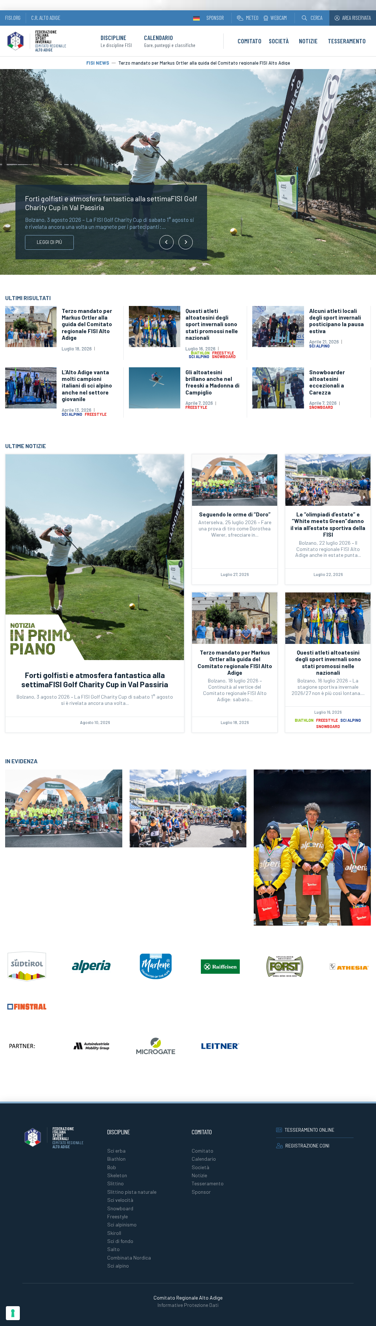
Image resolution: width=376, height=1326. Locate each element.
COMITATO (249, 41)
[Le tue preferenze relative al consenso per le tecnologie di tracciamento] (13, 1313)
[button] (312, 17)
